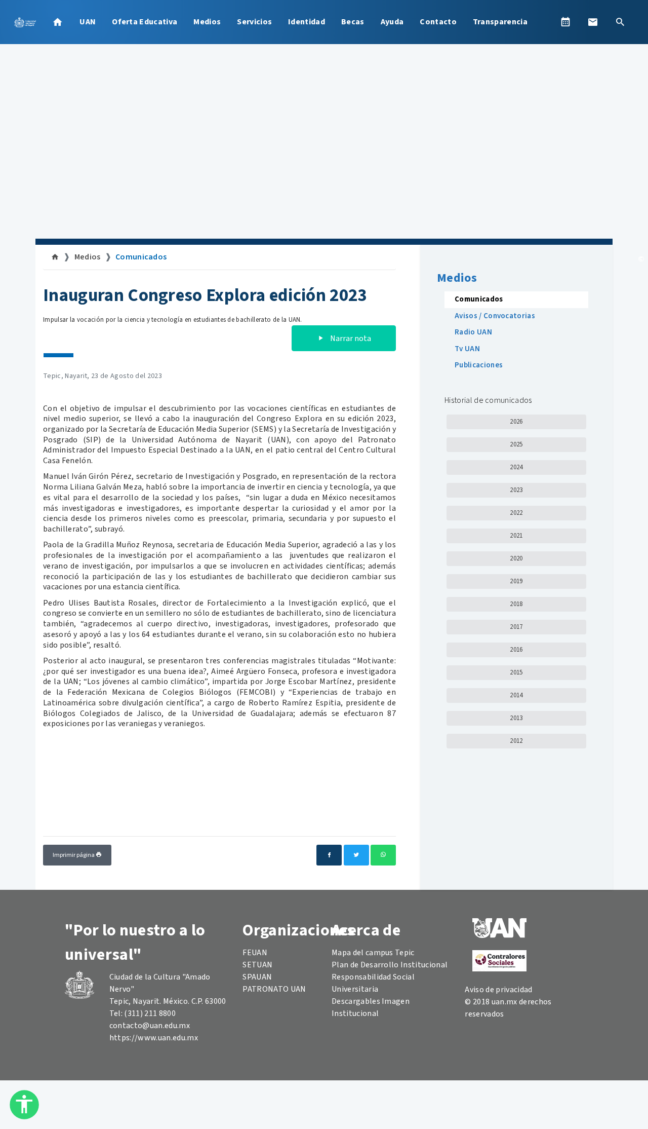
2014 (516, 695)
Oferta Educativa (144, 21)
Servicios (254, 21)
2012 (516, 740)
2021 (516, 535)
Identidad (306, 21)
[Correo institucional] (592, 22)
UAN (87, 21)
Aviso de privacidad (498, 989)
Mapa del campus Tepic (373, 952)
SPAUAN (257, 977)
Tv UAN (467, 349)
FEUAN (254, 952)
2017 (516, 626)
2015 (516, 672)
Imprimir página (74, 855)
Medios (207, 21)
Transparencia (500, 21)
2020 (516, 558)
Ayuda (392, 21)
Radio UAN (473, 332)
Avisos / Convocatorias (495, 316)
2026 (516, 421)
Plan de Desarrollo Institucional (390, 964)
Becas (352, 21)
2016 (516, 649)
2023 (516, 490)
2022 (516, 512)
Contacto (438, 21)
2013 (516, 718)
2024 (516, 467)
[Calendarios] (565, 22)
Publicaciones (479, 365)
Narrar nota (350, 338)
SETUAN (257, 964)
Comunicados (141, 256)
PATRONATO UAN (274, 989)
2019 (516, 581)
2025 (516, 444)
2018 (516, 604)
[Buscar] (620, 22)
